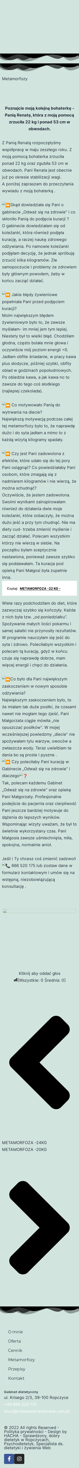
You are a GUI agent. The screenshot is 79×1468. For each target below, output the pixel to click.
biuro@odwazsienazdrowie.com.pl (36, 1411)
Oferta (14, 1341)
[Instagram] (19, 1459)
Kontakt (16, 1378)
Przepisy (16, 1369)
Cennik (15, 1350)
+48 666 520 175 (20, 1404)
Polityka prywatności (24, 1431)
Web (46, 1447)
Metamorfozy (21, 1359)
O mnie (15, 1331)
